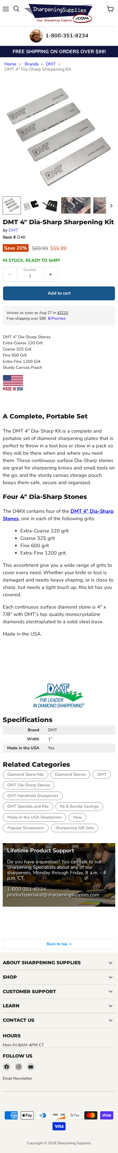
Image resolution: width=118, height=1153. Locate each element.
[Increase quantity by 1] (51, 274)
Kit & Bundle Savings (79, 806)
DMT (51, 64)
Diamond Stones (70, 774)
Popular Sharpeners (25, 828)
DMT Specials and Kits (28, 806)
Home (10, 64)
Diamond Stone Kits (25, 774)
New (77, 817)
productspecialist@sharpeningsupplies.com (53, 894)
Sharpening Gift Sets (74, 828)
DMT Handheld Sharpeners (32, 795)
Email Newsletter (17, 1078)
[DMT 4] (12, 205)
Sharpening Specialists (31, 867)
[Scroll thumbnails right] (110, 206)
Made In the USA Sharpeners (34, 817)
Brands (32, 64)
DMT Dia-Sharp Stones (28, 785)
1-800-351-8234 (26, 889)
